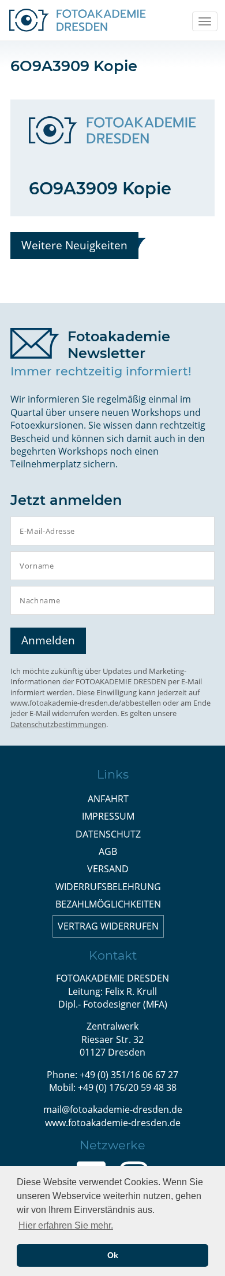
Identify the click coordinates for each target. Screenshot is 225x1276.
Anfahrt (108, 798)
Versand (108, 868)
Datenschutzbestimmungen (58, 724)
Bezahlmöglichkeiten (108, 904)
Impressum (108, 816)
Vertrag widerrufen (108, 926)
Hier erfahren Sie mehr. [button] (65, 1225)
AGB (108, 851)
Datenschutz (108, 834)
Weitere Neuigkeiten (74, 245)
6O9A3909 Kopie (100, 188)
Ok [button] (112, 1255)
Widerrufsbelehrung (108, 886)
